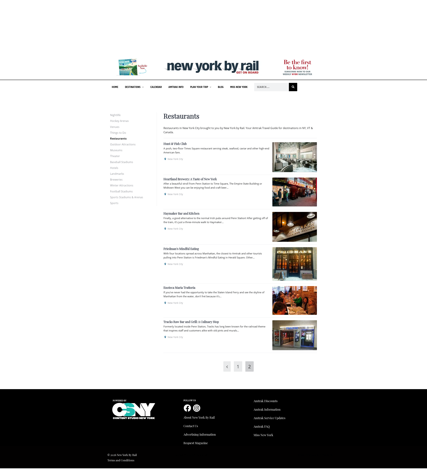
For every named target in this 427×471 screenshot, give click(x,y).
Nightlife (115, 115)
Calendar (156, 87)
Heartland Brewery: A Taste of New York (190, 179)
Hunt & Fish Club (175, 144)
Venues (114, 127)
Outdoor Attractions (123, 144)
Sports (114, 203)
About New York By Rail (199, 417)
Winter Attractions (121, 185)
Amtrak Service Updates (269, 418)
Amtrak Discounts (266, 401)
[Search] (293, 87)
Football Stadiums (121, 191)
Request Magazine (195, 443)
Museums (116, 150)
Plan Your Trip (199, 87)
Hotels (114, 168)
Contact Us (190, 426)
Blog (221, 87)
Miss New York (239, 87)
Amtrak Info (175, 87)
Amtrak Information (267, 409)
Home (115, 87)
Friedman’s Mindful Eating (181, 249)
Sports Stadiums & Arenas (126, 197)
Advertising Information (199, 434)
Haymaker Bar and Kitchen (181, 213)
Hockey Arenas (119, 121)
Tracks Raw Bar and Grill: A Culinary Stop (191, 322)
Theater (115, 156)
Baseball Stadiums (121, 162)
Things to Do (118, 133)
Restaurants (118, 138)
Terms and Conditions (120, 460)
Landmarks (117, 174)
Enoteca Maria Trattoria (179, 288)
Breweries (116, 179)
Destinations (132, 87)
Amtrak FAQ (262, 426)
